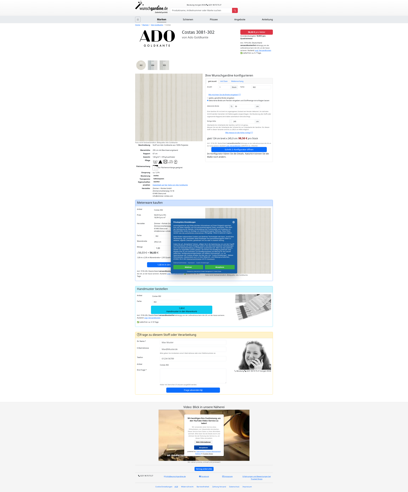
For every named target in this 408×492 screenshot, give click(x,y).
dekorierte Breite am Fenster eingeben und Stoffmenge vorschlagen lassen (238, 100)
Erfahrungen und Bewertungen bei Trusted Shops (257, 477)
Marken (161, 19)
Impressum (247, 487)
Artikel (139, 209)
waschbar (157, 182)
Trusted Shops (208, 454)
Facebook (205, 476)
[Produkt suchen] (235, 10)
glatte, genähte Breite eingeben (221, 98)
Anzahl (209, 87)
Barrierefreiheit (203, 487)
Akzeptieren (203, 448)
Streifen (156, 176)
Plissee (214, 19)
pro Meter (256, 32)
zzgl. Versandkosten (263, 50)
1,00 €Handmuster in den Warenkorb (181, 310)
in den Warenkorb (169, 264)
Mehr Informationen (203, 442)
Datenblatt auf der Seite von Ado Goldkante (170, 185)
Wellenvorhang (237, 81)
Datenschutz (234, 487)
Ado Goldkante (157, 25)
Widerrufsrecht (187, 487)
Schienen (188, 19)
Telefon (140, 357)
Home (137, 25)
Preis (139, 215)
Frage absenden (192, 390)
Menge (140, 247)
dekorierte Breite (213, 106)
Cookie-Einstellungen (163, 487)
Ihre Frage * (142, 370)
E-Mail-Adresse (143, 348)
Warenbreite (142, 241)
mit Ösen (224, 81)
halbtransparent (159, 179)
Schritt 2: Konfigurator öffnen (239, 149)
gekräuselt (212, 81)
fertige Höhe (211, 121)
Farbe (242, 87)
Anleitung (267, 19)
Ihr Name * (141, 341)
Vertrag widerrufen (204, 469)
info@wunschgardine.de (176, 476)
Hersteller (141, 223)
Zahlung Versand (219, 487)
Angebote (239, 19)
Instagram (228, 476)
